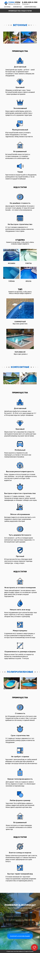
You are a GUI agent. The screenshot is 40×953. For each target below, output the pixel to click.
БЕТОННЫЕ (7, 7)
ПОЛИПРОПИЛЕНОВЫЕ (30, 7)
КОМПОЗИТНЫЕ (17, 7)
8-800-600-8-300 (29, 2)
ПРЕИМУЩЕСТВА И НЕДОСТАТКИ (20, 11)
